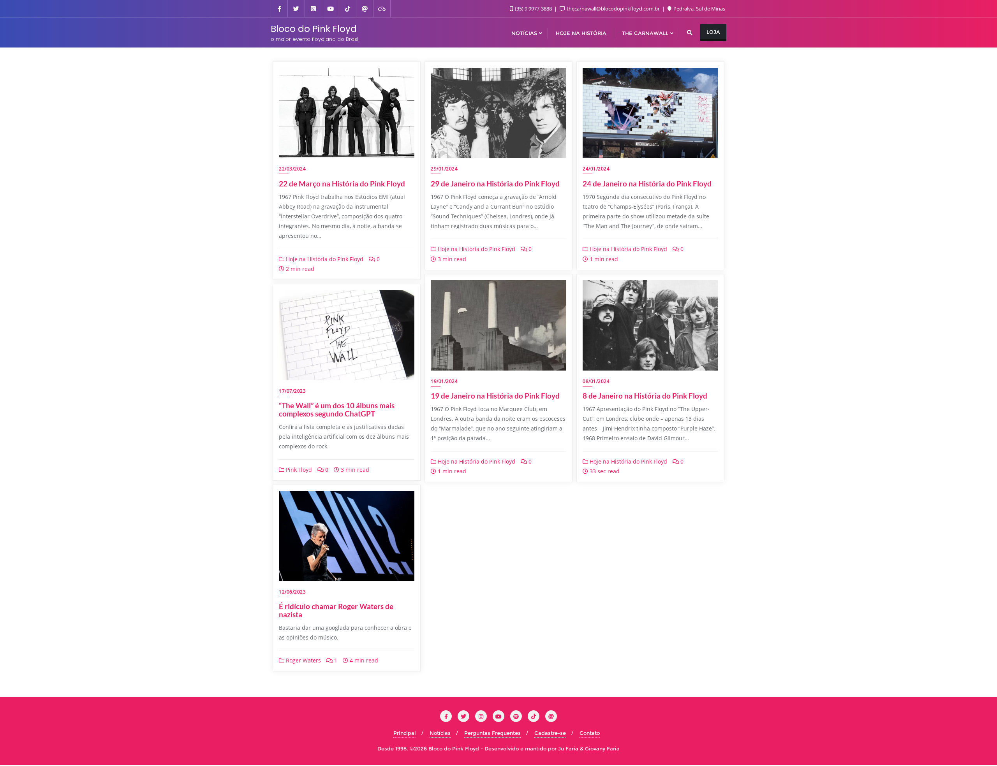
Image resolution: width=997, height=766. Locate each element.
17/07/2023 (292, 391)
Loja (713, 32)
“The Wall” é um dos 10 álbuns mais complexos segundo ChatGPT (337, 409)
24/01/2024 (596, 168)
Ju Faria (568, 748)
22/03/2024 (292, 168)
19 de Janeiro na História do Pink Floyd (495, 395)
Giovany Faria (602, 748)
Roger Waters (302, 660)
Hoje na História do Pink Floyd (323, 259)
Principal (404, 733)
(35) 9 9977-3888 (533, 8)
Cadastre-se (550, 733)
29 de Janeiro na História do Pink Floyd (495, 183)
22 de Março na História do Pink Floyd (342, 183)
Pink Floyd (298, 469)
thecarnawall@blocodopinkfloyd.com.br (613, 8)
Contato (590, 733)
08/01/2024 (596, 381)
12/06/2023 (292, 592)
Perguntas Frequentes (492, 733)
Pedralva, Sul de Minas (698, 8)
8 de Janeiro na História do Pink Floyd (645, 395)
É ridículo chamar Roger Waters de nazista (336, 610)
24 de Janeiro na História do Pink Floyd (647, 183)
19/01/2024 (444, 381)
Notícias (440, 733)
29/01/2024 (444, 168)
